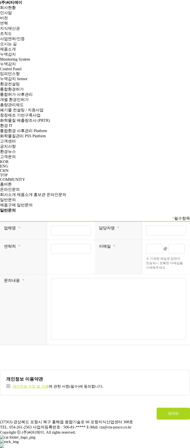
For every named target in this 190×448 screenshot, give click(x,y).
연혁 (4, 23)
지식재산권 (10, 28)
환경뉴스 (8, 151)
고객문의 (8, 157)
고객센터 (8, 141)
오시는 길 (8, 44)
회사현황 (8, 7)
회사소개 (8, 194)
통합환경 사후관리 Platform (23, 131)
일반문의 (8, 200)
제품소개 (8, 49)
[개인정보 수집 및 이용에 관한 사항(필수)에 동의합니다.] (8, 386)
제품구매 (8, 205)
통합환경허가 (12, 89)
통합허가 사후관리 (16, 94)
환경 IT (6, 125)
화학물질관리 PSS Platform (23, 136)
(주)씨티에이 (11, 2)
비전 (4, 18)
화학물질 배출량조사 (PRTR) (25, 120)
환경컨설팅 (10, 84)
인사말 (6, 13)
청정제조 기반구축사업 (20, 115)
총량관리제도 (12, 105)
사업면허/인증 (12, 39)
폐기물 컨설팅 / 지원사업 (22, 110)
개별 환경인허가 (14, 99)
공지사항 (8, 146)
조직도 (6, 33)
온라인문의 (10, 189)
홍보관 (40, 194)
